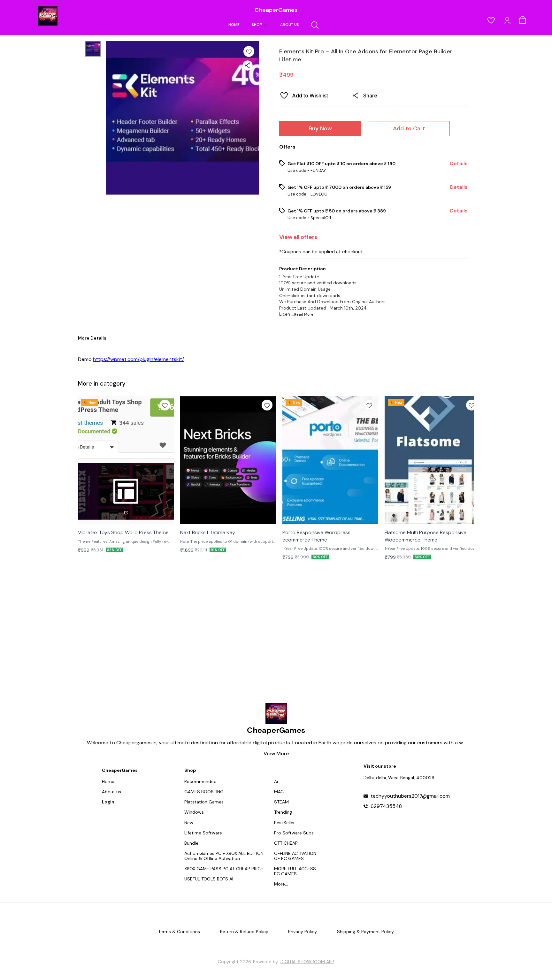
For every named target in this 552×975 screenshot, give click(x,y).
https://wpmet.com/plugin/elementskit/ (138, 359)
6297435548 (386, 806)
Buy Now (320, 128)
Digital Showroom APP (307, 961)
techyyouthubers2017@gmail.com (410, 796)
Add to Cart (409, 128)
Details (459, 163)
